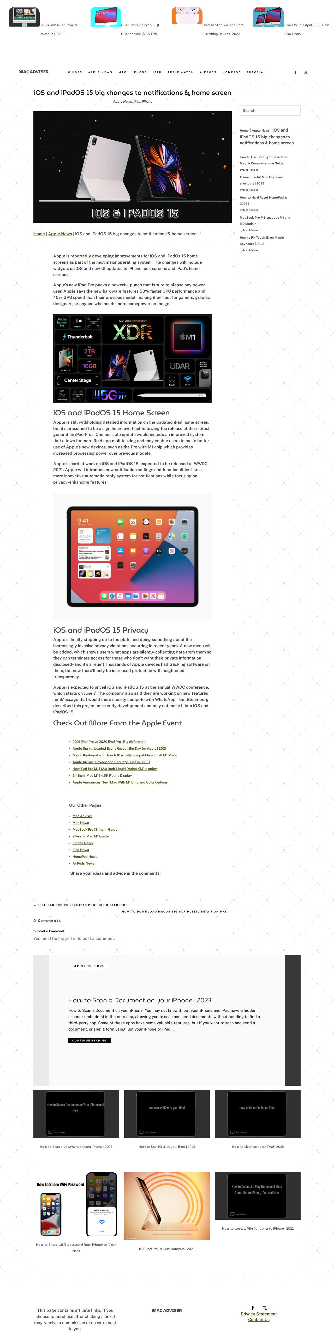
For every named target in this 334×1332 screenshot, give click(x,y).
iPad (157, 72)
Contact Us (259, 1319)
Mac (122, 72)
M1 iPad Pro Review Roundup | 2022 (167, 1248)
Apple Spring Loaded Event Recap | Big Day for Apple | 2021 (119, 748)
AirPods (208, 72)
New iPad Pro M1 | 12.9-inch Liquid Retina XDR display (115, 769)
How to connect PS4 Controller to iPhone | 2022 (258, 1228)
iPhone (140, 72)
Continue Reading (89, 1040)
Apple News (100, 72)
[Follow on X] (306, 72)
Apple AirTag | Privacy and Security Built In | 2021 (111, 762)
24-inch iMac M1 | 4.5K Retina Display (102, 776)
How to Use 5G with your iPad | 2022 (167, 1146)
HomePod (232, 72)
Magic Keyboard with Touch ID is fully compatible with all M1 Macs (125, 755)
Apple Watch (181, 72)
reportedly (80, 256)
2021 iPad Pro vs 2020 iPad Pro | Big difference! (109, 742)
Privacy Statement (259, 1313)
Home (39, 233)
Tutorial (256, 72)
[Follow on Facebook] (295, 72)
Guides (75, 72)
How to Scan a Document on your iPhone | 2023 (139, 1000)
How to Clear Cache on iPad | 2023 (258, 1146)
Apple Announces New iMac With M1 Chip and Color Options (120, 782)
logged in (67, 938)
